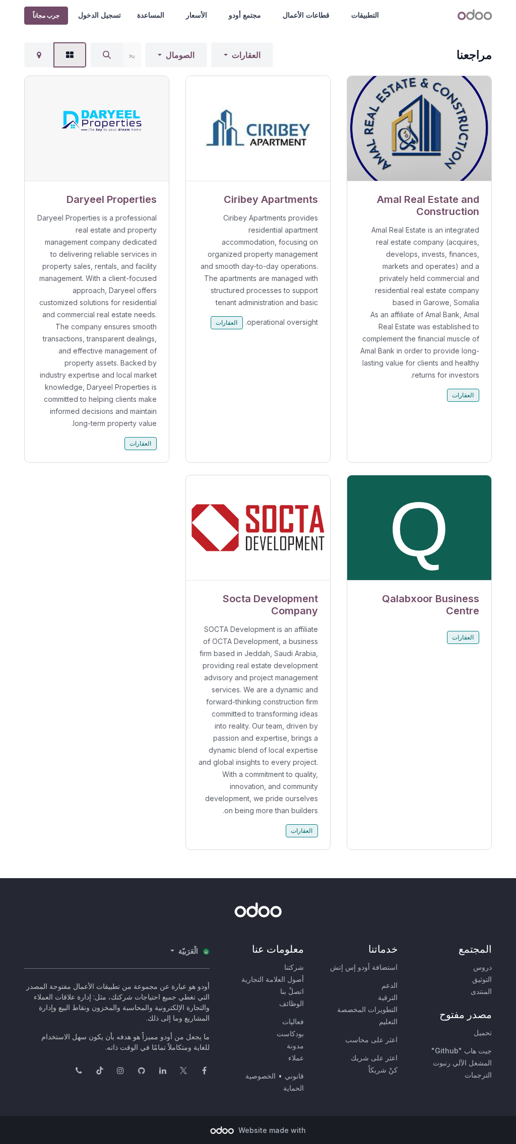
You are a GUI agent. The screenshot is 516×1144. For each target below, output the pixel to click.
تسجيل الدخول (99, 15)
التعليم (388, 1021)
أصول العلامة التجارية (272, 979)
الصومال (180, 55)
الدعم (389, 985)
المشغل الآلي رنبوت (462, 1062)
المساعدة (150, 15)
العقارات (246, 55)
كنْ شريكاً (383, 1069)
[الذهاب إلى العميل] (419, 128)
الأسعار (196, 15)
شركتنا (294, 967)
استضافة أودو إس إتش (364, 967)
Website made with (271, 1130)
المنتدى (481, 991)
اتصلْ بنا (292, 991)
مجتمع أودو (245, 15)
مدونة (295, 1045)
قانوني (294, 1075)
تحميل (483, 1032)
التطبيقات (365, 15)
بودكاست (290, 1033)
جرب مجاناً (46, 15)
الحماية (293, 1088)
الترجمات (478, 1074)
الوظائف (291, 1003)
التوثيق (482, 979)
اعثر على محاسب (371, 1039)
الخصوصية (260, 1075)
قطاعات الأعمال (306, 15)
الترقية (388, 997)
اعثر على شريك (374, 1057)
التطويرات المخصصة (367, 1009)
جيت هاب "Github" (461, 1050)
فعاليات (293, 1021)
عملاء (296, 1057)
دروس (482, 967)
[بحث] (106, 54)
